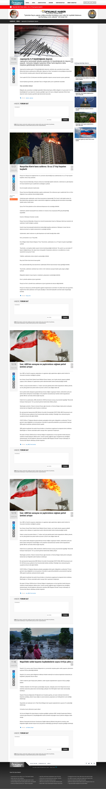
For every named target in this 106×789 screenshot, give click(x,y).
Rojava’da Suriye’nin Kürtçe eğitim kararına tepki (77, 780)
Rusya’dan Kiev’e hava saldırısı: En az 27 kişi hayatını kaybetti (22, 776)
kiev (30, 295)
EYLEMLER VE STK (42, 763)
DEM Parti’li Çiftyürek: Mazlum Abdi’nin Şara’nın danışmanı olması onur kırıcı (80, 782)
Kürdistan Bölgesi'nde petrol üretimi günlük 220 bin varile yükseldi (23, 781)
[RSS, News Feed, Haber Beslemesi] (91, 763)
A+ (72, 59)
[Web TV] (87, 2)
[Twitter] (14, 71)
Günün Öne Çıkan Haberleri (15, 772)
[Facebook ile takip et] (86, 763)
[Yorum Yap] (14, 82)
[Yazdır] (14, 79)
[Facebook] (14, 68)
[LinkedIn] (14, 74)
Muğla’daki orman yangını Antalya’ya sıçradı (48, 780)
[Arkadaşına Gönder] (14, 76)
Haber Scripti (52, 767)
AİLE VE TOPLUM (33, 763)
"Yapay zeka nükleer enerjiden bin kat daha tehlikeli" (77, 783)
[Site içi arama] (95, 2)
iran (26, 444)
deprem (27, 98)
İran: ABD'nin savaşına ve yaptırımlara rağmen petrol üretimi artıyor (29, 7)
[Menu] (84, 2)
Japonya (31, 98)
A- (72, 61)
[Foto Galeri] (90, 2)
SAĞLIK (48, 763)
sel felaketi (28, 727)
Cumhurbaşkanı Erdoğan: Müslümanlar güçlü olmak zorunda (22, 780)
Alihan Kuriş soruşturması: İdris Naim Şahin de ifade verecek (51, 781)
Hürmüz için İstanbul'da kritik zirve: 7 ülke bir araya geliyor (22, 783)
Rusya (27, 295)
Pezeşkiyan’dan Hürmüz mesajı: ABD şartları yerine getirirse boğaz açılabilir (80, 776)
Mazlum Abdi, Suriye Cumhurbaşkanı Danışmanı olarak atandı (51, 783)
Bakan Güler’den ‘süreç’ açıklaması (17, 778)
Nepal (32, 727)
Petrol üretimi (33, 444)
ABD (29, 444)
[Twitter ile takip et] (89, 763)
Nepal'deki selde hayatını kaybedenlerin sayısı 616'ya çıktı (50, 776)
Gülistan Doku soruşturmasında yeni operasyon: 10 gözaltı (50, 778)
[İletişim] (92, 2)
